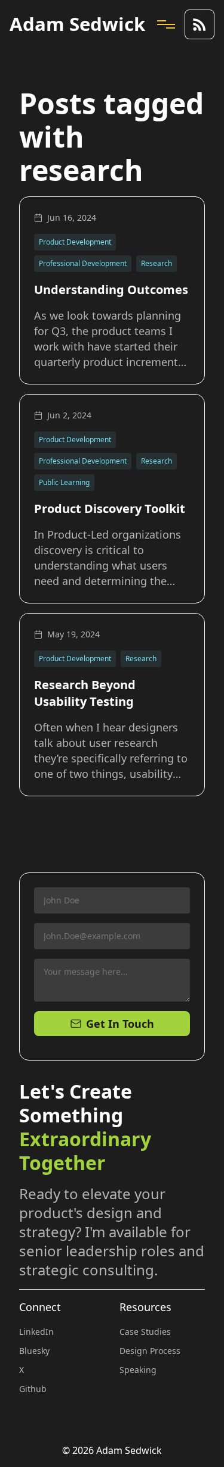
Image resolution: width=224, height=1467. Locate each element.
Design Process (149, 1350)
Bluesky (34, 1350)
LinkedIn (36, 1331)
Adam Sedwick (77, 24)
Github (33, 1388)
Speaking (138, 1369)
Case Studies (145, 1331)
